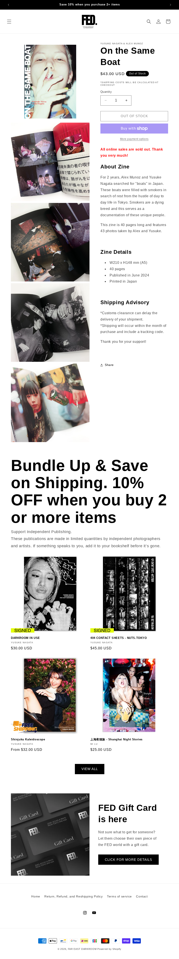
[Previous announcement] (8, 5)
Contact (142, 896)
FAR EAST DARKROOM (82, 949)
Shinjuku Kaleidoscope (28, 739)
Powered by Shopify (109, 949)
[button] (9, 21)
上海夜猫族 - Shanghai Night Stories (116, 739)
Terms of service (119, 896)
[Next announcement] (170, 5)
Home (35, 896)
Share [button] (109, 365)
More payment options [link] (134, 139)
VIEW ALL (89, 769)
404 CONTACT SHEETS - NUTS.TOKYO (118, 638)
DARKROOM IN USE (25, 638)
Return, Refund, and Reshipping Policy (73, 896)
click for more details (128, 859)
